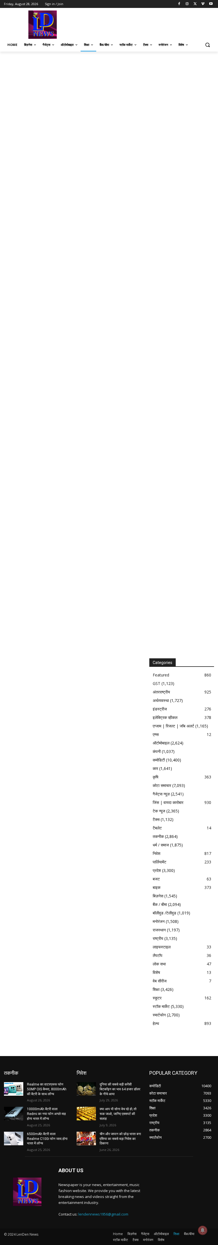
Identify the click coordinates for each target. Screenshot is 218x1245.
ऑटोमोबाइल (161, 743)
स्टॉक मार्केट (161, 1006)
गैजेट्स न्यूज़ (161, 794)
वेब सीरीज (160, 981)
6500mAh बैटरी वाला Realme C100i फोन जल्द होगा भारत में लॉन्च (47, 1139)
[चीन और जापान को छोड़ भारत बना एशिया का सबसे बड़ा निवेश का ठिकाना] (86, 1138)
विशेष (156, 972)
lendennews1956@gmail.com (103, 1214)
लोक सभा (159, 964)
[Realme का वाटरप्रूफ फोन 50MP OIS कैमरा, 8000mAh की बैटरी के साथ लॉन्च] (13, 1089)
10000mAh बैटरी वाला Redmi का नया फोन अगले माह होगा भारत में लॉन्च (46, 1114)
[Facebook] (179, 4)
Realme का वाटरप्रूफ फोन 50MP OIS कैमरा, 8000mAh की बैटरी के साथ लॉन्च (46, 1089)
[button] (207, 45)
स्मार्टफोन (159, 1015)
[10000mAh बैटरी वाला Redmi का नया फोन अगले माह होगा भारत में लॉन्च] (13, 1113)
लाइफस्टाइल (162, 947)
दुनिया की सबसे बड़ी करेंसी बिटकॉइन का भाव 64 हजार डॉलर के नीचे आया (120, 1089)
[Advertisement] (147, 24)
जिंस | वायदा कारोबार (168, 802)
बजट (156, 879)
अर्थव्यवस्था (161, 700)
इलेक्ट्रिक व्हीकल (165, 717)
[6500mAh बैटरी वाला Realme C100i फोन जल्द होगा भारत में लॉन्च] (13, 1138)
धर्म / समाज (161, 845)
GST (156, 683)
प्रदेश (157, 870)
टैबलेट (157, 828)
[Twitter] (195, 4)
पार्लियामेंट (159, 862)
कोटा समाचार (162, 785)
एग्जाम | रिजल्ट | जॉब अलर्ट (173, 726)
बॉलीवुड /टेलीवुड (164, 913)
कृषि (155, 777)
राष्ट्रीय (158, 938)
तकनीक (158, 836)
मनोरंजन (159, 921)
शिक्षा (156, 989)
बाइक (156, 887)
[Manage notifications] (202, 1230)
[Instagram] (187, 4)
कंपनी (157, 751)
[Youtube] (210, 4)
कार (155, 768)
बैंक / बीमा (160, 904)
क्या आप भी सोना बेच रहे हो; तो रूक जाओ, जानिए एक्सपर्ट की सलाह (118, 1114)
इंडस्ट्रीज (160, 709)
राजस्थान (159, 930)
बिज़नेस (158, 896)
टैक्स (156, 819)
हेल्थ (156, 1023)
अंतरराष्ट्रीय (161, 692)
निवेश (156, 853)
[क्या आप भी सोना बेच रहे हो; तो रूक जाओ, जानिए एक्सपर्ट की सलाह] (86, 1113)
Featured (161, 675)
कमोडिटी (159, 760)
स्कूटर (157, 998)
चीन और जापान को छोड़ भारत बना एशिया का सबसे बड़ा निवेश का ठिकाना (120, 1139)
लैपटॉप (157, 955)
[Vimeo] (203, 4)
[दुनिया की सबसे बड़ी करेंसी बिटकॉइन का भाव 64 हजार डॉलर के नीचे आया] (86, 1089)
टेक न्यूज (159, 811)
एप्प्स (156, 734)
